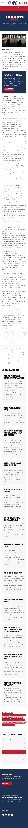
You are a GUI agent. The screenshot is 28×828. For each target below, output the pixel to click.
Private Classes (6, 747)
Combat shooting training (20, 722)
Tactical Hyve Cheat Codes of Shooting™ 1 (12, 759)
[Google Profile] (3, 815)
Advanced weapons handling (16, 717)
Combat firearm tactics (20, 715)
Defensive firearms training (7, 722)
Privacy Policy (8, 824)
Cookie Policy (13, 824)
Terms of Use (3, 824)
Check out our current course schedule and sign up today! (14, 8)
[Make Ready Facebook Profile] (12, 815)
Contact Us (23, 3)
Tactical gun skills (5, 717)
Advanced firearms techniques (8, 724)
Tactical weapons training (7, 712)
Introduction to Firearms (8, 739)
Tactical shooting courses (19, 720)
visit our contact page (8, 778)
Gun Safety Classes (7, 743)
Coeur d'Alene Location (7, 806)
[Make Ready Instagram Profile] (9, 815)
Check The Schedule (9, 89)
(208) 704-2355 (18, 776)
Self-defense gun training (7, 720)
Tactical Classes (6, 751)
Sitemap (17, 824)
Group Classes (6, 755)
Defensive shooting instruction (8, 715)
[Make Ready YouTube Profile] (6, 815)
